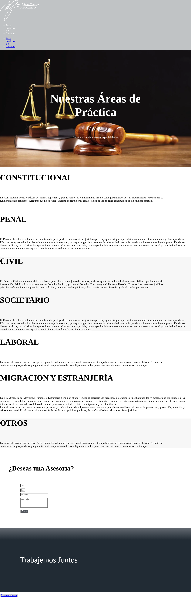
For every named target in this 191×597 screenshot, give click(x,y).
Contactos (10, 33)
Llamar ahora (9, 595)
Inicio (8, 25)
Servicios (10, 28)
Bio (7, 30)
